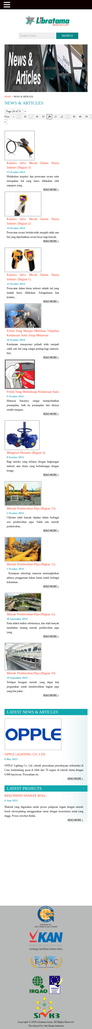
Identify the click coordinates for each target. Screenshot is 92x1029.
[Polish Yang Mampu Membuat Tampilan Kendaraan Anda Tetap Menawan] (23, 327)
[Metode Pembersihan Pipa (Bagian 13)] (23, 505)
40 (80, 116)
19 (43, 116)
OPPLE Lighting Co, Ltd (24, 754)
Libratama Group (44, 1022)
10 (25, 116)
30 (74, 116)
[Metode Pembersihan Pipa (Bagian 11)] (23, 610)
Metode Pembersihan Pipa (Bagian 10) (31, 673)
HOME (7, 96)
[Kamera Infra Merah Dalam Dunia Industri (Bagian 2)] (23, 215)
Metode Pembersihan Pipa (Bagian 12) (31, 564)
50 (86, 116)
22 (62, 116)
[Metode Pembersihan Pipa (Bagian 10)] (23, 669)
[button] (8, 4)
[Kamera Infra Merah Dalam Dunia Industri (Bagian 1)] (23, 271)
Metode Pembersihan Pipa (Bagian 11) (31, 614)
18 (37, 116)
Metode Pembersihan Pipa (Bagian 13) (31, 508)
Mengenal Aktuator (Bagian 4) (26, 452)
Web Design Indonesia (54, 1026)
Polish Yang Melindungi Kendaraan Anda (33, 391)
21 (55, 116)
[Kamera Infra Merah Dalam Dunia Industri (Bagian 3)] (19, 159)
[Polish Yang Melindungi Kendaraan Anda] (19, 388)
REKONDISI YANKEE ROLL (25, 795)
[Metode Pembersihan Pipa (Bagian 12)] (23, 560)
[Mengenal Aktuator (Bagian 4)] (22, 449)
